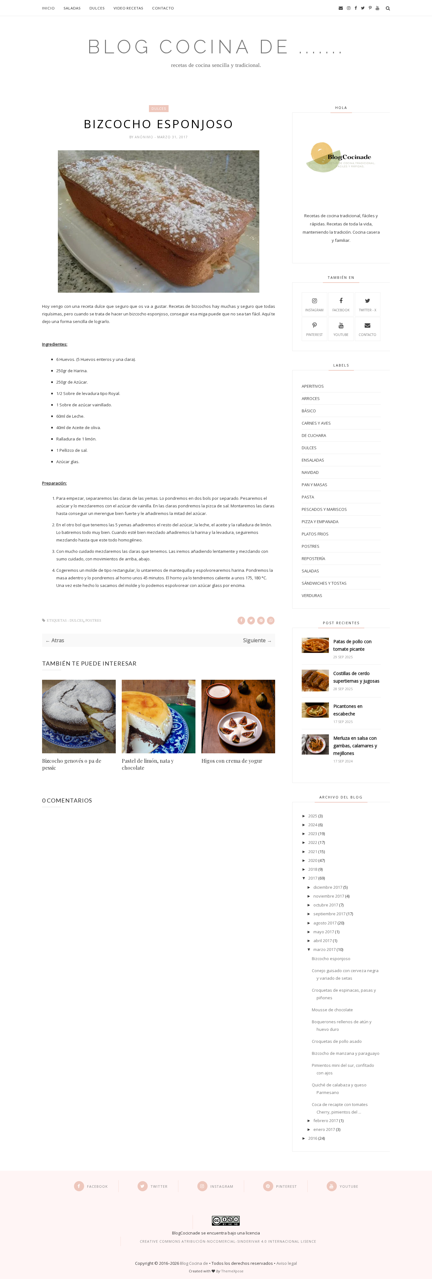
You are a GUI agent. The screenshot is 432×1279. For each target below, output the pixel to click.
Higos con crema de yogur (231, 760)
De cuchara (314, 435)
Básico (309, 411)
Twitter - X (367, 310)
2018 (312, 869)
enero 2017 (324, 1129)
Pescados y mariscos (324, 509)
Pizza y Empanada (320, 521)
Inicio (48, 8)
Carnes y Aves (316, 423)
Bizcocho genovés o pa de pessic (71, 764)
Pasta (308, 497)
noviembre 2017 (328, 896)
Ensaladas (313, 460)
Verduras (312, 595)
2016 (312, 1138)
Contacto (163, 8)
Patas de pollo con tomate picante (352, 645)
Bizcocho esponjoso (331, 958)
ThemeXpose (232, 1271)
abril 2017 (322, 940)
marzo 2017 (324, 949)
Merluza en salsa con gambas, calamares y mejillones (355, 745)
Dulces (97, 8)
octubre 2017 (325, 905)
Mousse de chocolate (332, 1010)
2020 (312, 860)
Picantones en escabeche (347, 710)
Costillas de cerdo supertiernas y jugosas (356, 677)
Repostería (313, 558)
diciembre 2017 (327, 887)
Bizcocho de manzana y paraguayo (346, 1053)
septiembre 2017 (329, 914)
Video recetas (128, 8)
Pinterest (314, 334)
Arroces (311, 398)
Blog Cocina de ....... (216, 47)
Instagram (314, 310)
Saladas (72, 8)
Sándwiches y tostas (324, 583)
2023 (312, 833)
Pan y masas (314, 484)
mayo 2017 (323, 932)
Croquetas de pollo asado (337, 1041)
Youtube (341, 334)
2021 (312, 851)
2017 (312, 878)
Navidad (310, 472)
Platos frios (315, 534)
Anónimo (145, 137)
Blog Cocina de (194, 1263)
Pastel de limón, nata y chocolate (148, 764)
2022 (312, 842)
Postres (93, 620)
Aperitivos (313, 386)
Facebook (340, 310)
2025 (312, 816)
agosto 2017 (324, 923)
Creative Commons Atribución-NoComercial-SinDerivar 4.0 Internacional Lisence (228, 1241)
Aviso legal (286, 1263)
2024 (312, 825)
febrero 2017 (325, 1120)
